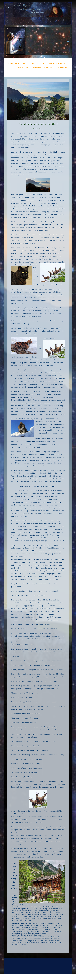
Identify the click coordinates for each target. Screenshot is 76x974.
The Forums (62, 68)
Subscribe (37, 68)
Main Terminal (38, 63)
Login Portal (14, 63)
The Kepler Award (57, 63)
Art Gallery (23, 68)
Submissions (49, 68)
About (25, 63)
